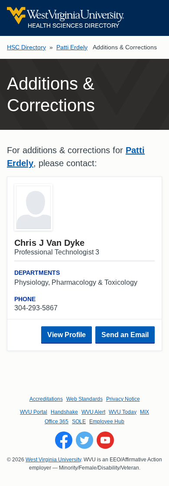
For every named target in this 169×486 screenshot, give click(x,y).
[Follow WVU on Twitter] (84, 440)
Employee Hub (106, 421)
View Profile (66, 334)
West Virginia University (53, 460)
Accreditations (46, 399)
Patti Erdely (72, 47)
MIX (144, 412)
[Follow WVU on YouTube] (105, 440)
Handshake (64, 412)
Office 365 (56, 421)
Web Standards (84, 399)
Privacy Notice (123, 399)
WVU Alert (93, 412)
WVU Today (122, 412)
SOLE (79, 421)
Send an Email (125, 334)
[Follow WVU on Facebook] (63, 440)
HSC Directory (26, 47)
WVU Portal (33, 412)
